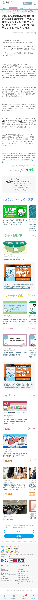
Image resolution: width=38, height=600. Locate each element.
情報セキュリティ (23, 575)
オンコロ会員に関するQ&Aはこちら (19, 539)
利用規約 (20, 573)
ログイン (19, 531)
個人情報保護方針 (23, 571)
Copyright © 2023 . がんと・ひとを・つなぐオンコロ (19, 590)
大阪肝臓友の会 (8, 519)
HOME (2, 12)
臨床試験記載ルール (23, 577)
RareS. (3, 569)
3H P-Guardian (5, 578)
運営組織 (20, 569)
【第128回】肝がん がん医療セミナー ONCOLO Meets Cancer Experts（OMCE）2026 (15, 422)
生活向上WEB (5, 573)
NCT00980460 (16, 73)
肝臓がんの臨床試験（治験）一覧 (13, 259)
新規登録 (19, 536)
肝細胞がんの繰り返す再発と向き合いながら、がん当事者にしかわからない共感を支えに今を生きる (15, 487)
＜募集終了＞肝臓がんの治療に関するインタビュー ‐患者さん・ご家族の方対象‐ (15, 321)
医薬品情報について (23, 579)
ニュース (4, 12)
